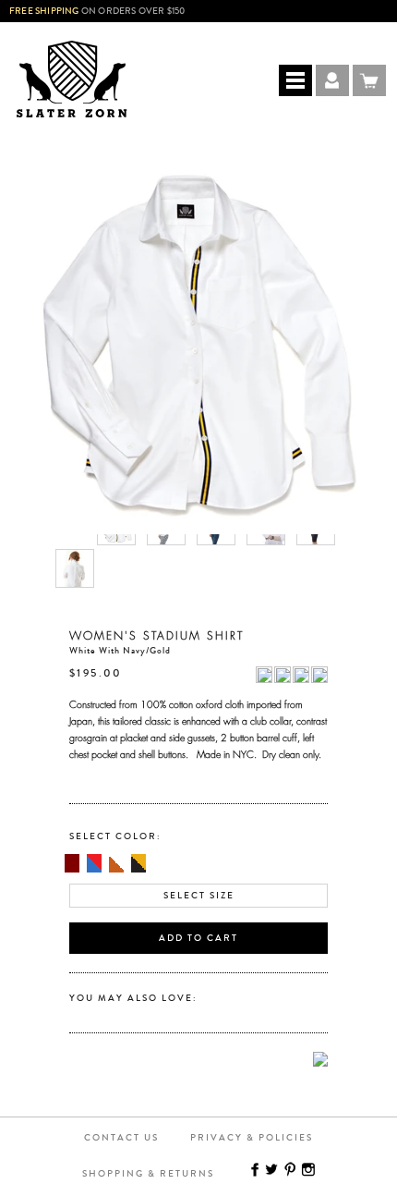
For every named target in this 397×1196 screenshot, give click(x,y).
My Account (332, 80)
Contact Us (121, 1137)
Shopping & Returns (148, 1173)
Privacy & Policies (251, 1137)
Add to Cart (198, 938)
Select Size (199, 895)
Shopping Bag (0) (369, 80)
